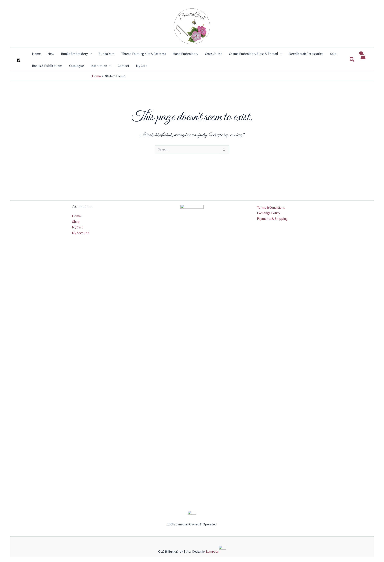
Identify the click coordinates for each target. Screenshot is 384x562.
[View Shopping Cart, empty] (363, 60)
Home (76, 216)
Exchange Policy (268, 213)
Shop (76, 221)
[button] (90, 54)
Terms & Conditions (271, 207)
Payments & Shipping (272, 218)
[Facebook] (19, 60)
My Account (80, 233)
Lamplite (212, 551)
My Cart (77, 227)
